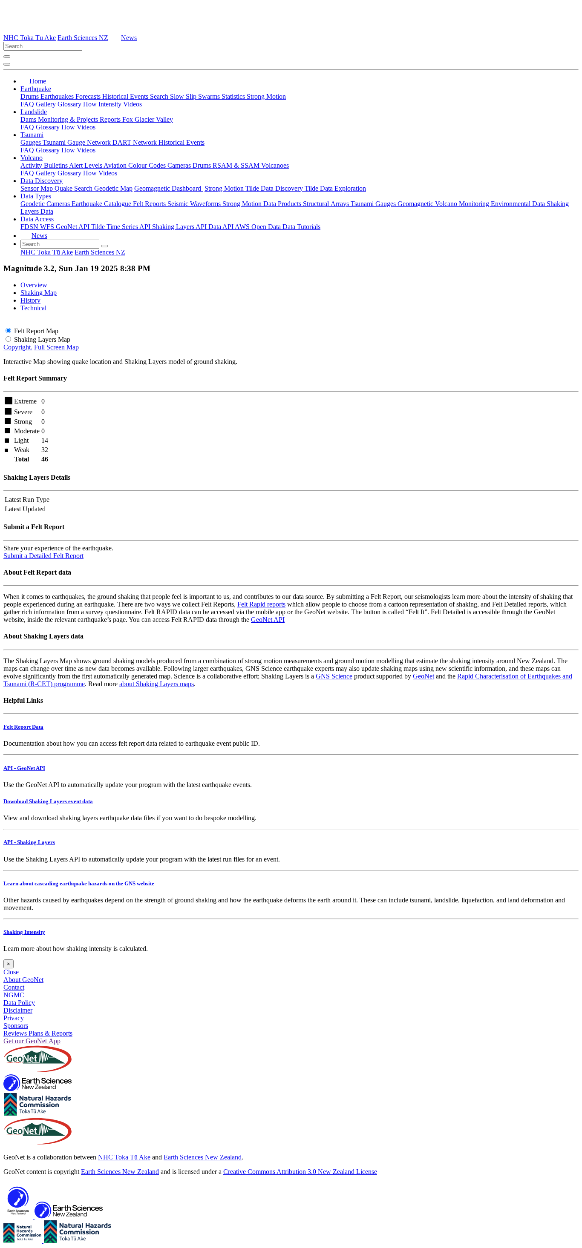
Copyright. (17, 347)
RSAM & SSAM (237, 165)
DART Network (135, 142)
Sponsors (15, 1025)
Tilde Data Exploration (335, 188)
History (30, 300)
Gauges (31, 142)
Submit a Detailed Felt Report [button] (43, 555)
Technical (33, 308)
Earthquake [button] (35, 88)
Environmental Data (519, 203)
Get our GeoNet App (32, 1041)
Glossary (70, 104)
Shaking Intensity (24, 932)
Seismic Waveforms (194, 203)
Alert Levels (86, 165)
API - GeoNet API (24, 768)
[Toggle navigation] (6, 64)
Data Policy (19, 1002)
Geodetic (33, 203)
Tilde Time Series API (121, 226)
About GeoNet (23, 979)
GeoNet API (73, 226)
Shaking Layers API (180, 226)
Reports (111, 119)
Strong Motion (266, 96)
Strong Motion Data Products (262, 203)
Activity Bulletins (44, 165)
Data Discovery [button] (41, 180)
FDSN (30, 226)
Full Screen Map (56, 347)
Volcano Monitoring (463, 203)
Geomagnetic (416, 203)
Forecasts (88, 96)
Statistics (234, 96)
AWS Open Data (258, 226)
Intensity (110, 104)
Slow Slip (184, 96)
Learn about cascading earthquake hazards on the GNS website (78, 883)
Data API (221, 226)
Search (160, 96)
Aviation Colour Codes (135, 165)
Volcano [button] (31, 157)
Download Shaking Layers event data (48, 801)
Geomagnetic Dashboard (168, 188)
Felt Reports (150, 203)
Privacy (13, 1018)
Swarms (210, 96)
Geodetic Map (113, 188)
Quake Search (74, 188)
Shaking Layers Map (42, 339)
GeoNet (423, 676)
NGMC (13, 995)
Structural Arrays (327, 203)
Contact (13, 987)
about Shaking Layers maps (156, 683)
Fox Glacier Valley (147, 119)
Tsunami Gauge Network (77, 142)
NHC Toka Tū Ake (29, 37)
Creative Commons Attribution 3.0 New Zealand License (300, 1171)
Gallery (47, 104)
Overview (33, 285)
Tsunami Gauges (374, 203)
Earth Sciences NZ (83, 37)
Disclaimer (17, 1010)
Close (11, 972)
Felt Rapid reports (261, 604)
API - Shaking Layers (29, 842)
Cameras (180, 165)
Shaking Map (38, 292)
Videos (132, 104)
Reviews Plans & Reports (37, 1033)
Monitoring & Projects (69, 119)
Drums (30, 96)
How (90, 104)
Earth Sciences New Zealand (203, 1157)
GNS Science (334, 676)
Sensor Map (37, 188)
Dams (29, 119)
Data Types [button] (35, 196)
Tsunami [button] (31, 134)
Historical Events (126, 96)
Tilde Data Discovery (275, 188)
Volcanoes (275, 165)
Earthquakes (57, 96)
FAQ (28, 104)
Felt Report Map (36, 331)
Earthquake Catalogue (102, 203)
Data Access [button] (37, 219)
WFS (48, 226)
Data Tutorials (301, 226)
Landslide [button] (33, 111)
